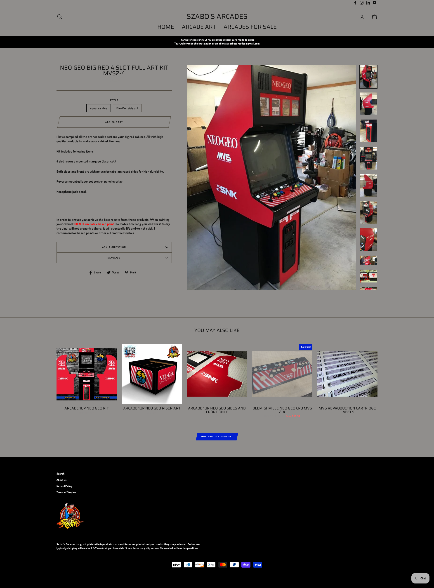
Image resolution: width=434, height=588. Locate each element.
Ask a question (114, 247)
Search (60, 473)
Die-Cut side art (127, 108)
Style (114, 100)
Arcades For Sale (250, 26)
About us (62, 480)
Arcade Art (199, 26)
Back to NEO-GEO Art (220, 436)
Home (165, 26)
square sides (98, 108)
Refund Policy (65, 486)
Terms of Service (66, 492)
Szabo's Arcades (217, 16)
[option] (217, 41)
